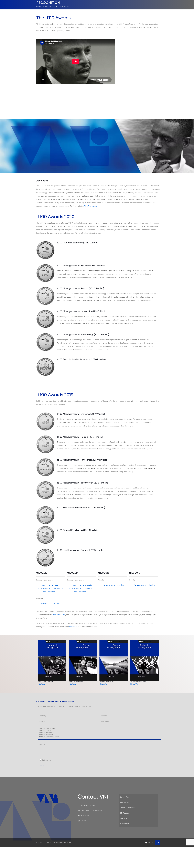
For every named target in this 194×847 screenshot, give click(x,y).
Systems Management (107, 681)
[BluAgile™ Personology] (99, 733)
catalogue (73, 627)
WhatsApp (85, 816)
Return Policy (125, 797)
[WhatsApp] (149, 843)
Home (38, 6)
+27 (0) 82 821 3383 (88, 805)
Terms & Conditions (127, 808)
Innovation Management (46, 681)
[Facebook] (152, 843)
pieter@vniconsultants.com (91, 810)
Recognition (64, 6)
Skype (83, 821)
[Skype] (146, 843)
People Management (76, 681)
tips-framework (59, 615)
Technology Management (138, 681)
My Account (124, 813)
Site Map (123, 818)
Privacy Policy (125, 802)
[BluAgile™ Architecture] (99, 729)
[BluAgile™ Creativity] (99, 731)
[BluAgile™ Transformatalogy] (99, 737)
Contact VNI (125, 824)
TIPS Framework (90, 206)
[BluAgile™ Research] (99, 735)
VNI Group (49, 6)
